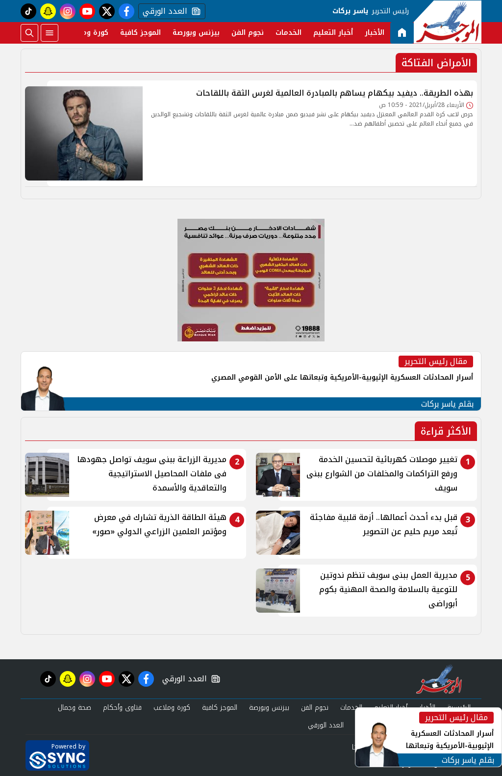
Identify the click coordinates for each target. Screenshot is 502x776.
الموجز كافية (140, 32)
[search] (29, 33)
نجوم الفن (247, 32)
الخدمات (288, 32)
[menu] (49, 33)
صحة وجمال (74, 707)
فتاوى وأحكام (122, 707)
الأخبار (374, 32)
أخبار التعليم (333, 32)
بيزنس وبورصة (196, 32)
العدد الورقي (162, 11)
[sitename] (439, 679)
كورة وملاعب (87, 32)
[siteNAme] (447, 22)
